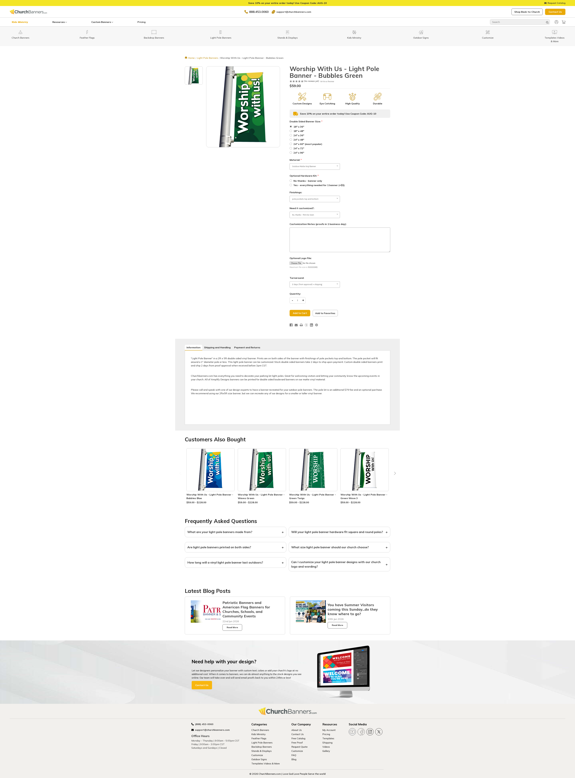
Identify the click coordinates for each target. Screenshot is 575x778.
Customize (257, 755)
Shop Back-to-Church (527, 11)
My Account (329, 729)
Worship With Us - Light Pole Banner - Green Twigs (312, 496)
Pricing (141, 21)
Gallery (326, 750)
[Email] (296, 325)
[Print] (301, 325)
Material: (296, 159)
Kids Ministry (20, 21)
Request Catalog (556, 3)
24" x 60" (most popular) (307, 144)
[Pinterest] (316, 325)
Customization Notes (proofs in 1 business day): (318, 224)
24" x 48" (298, 139)
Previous (181, 474)
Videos (326, 746)
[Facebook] (291, 325)
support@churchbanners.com (293, 11)
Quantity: (295, 293)
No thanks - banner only (307, 180)
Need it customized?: (302, 208)
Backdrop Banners (261, 746)
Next (394, 474)
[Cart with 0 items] (563, 22)
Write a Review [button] (327, 81)
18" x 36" (298, 126)
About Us (296, 729)
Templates (328, 738)
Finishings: (296, 192)
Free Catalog (298, 738)
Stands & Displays (261, 750)
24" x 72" (298, 148)
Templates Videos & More (265, 763)
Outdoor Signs (259, 759)
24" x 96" (298, 152)
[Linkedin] (311, 325)
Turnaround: (297, 277)
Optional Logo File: (301, 258)
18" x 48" (298, 131)
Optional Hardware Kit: (304, 175)
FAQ (293, 755)
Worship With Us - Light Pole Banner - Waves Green (261, 496)
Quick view (210, 466)
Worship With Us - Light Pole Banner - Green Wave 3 (364, 496)
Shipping (327, 742)
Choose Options (210, 473)
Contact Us (555, 11)
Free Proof (297, 742)
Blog (293, 759)
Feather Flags (258, 738)
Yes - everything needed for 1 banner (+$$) (319, 185)
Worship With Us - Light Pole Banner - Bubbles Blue (209, 496)
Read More (232, 627)
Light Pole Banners (262, 742)
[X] (306, 325)
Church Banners (260, 729)
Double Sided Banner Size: (306, 121)
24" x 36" (298, 135)
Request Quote (299, 746)
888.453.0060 (259, 12)
